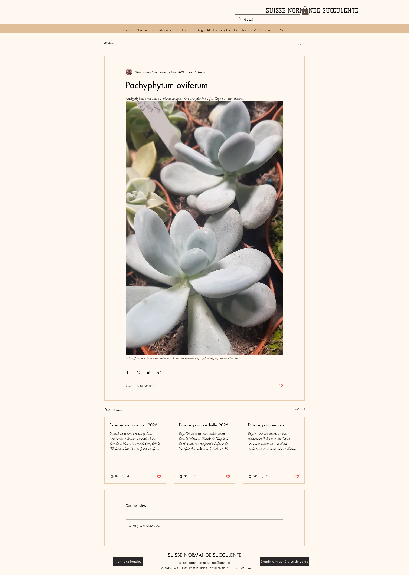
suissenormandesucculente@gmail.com (206, 563)
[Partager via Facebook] (128, 372)
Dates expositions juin (266, 424)
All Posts (109, 43)
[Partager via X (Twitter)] (138, 372)
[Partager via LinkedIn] (149, 372)
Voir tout (300, 409)
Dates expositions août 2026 (133, 424)
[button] (305, 10)
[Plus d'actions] (280, 72)
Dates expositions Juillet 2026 (203, 424)
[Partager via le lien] (159, 372)
